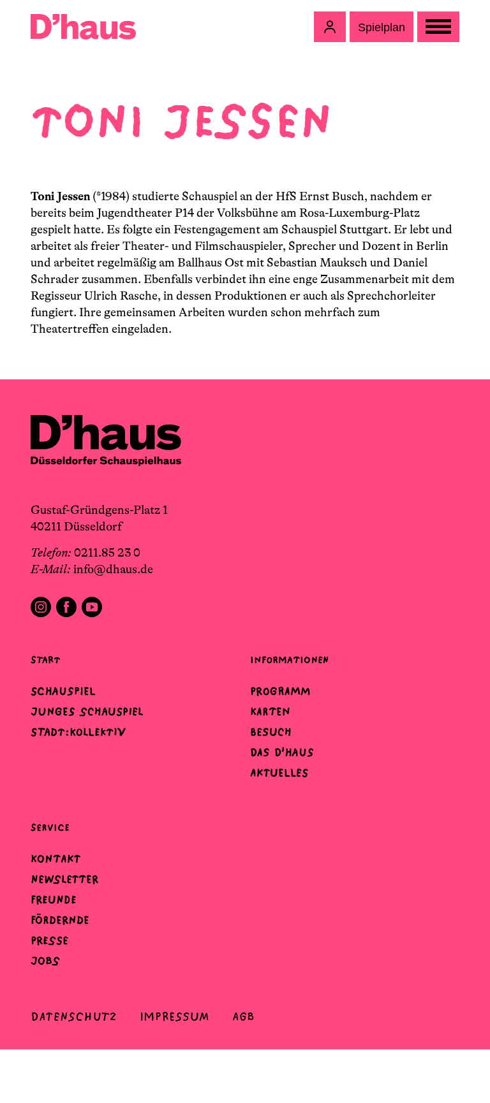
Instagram (41, 607)
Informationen (289, 659)
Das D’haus (282, 752)
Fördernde (60, 920)
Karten (270, 711)
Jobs (45, 960)
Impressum (174, 1016)
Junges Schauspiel (87, 711)
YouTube (92, 607)
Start (45, 659)
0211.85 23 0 (107, 553)
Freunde (54, 899)
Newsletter (64, 879)
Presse (49, 940)
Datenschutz (74, 1016)
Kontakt (55, 858)
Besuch (271, 732)
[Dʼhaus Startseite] (83, 26)
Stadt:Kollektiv (78, 732)
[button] (330, 26)
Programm (280, 691)
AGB (243, 1016)
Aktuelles (279, 772)
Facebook (66, 607)
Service (50, 827)
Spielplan (381, 27)
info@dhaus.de (113, 569)
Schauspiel (63, 691)
